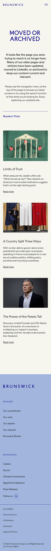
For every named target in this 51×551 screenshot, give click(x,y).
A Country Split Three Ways (22, 241)
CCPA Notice (8, 520)
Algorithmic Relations (14, 483)
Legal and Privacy (10, 532)
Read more (8, 191)
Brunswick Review (12, 436)
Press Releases (10, 489)
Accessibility (8, 509)
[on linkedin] (16, 496)
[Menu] (46, 4)
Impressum (7, 526)
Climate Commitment (14, 476)
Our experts (9, 423)
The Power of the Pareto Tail (22, 316)
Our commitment (12, 411)
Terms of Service (10, 515)
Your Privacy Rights (11, 546)
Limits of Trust (12, 169)
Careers (7, 464)
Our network (9, 430)
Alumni (6, 470)
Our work (8, 417)
